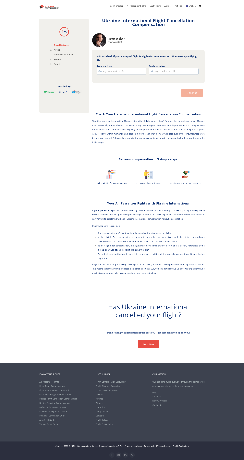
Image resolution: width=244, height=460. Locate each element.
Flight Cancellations (105, 424)
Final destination (157, 66)
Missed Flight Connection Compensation (58, 398)
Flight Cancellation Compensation (55, 390)
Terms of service (164, 446)
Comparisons (102, 411)
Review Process (159, 400)
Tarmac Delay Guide (48, 424)
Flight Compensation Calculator (111, 381)
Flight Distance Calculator (108, 386)
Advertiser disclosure (133, 446)
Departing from (104, 66)
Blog (154, 392)
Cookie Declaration (181, 446)
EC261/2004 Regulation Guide (53, 411)
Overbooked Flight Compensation (55, 394)
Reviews (100, 394)
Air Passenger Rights (49, 381)
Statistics (100, 415)
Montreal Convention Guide (52, 415)
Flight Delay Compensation (52, 386)
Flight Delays (102, 420)
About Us (156, 396)
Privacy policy (150, 446)
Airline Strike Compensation (52, 407)
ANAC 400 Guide (47, 420)
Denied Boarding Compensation (54, 403)
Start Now (148, 344)
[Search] (200, 6)
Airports (100, 403)
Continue (192, 92)
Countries (100, 407)
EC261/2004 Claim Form (107, 390)
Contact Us (157, 405)
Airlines (99, 398)
